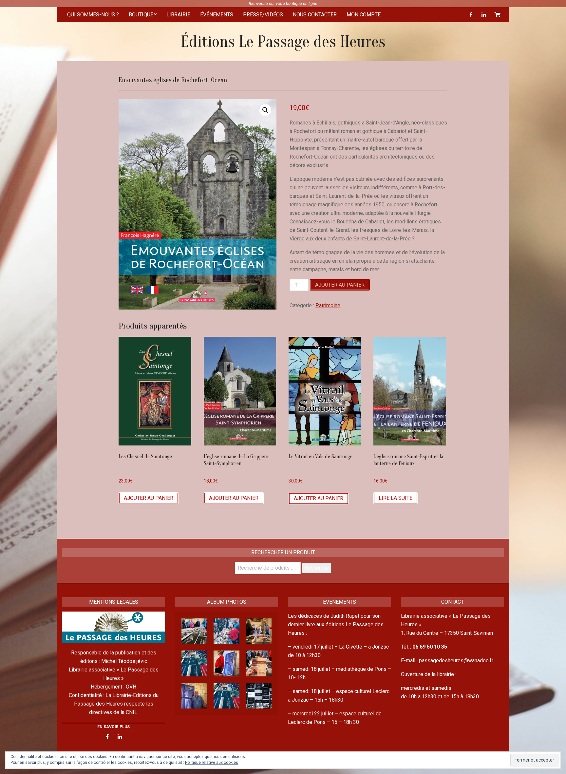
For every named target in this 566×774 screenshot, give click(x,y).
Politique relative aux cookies (211, 762)
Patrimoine (327, 305)
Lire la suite (395, 498)
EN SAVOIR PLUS (113, 727)
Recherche (317, 568)
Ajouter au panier (340, 285)
